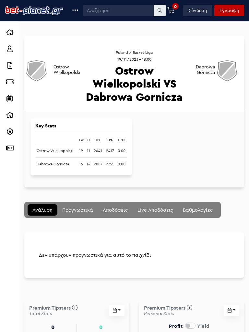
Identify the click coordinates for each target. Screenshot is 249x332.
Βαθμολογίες (198, 210)
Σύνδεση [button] (198, 10)
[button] (75, 10)
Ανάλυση (42, 210)
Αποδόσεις (115, 210)
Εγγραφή (229, 10)
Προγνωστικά (77, 210)
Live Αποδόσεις (155, 210)
